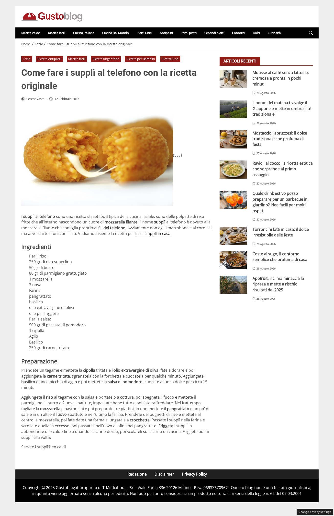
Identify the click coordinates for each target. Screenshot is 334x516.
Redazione (137, 474)
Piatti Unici (144, 33)
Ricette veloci (30, 33)
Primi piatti (189, 33)
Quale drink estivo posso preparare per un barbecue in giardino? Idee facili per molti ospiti (280, 202)
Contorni (238, 33)
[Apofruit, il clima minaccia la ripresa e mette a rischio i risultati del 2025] (233, 285)
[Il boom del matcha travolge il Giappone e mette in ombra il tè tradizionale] (233, 109)
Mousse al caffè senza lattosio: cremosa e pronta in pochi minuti (281, 78)
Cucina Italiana (83, 33)
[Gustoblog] (51, 16)
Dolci (256, 33)
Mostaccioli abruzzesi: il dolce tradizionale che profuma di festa (280, 138)
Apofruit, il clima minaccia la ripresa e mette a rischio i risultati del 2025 (278, 284)
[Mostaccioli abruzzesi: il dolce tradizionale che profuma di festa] (233, 139)
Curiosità (274, 33)
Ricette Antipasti (49, 59)
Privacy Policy (194, 474)
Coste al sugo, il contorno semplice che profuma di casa (280, 256)
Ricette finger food (105, 59)
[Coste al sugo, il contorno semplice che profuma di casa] (233, 260)
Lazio (26, 59)
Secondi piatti (214, 33)
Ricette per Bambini (140, 59)
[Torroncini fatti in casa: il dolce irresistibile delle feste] (233, 236)
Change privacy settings (315, 512)
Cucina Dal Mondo (115, 33)
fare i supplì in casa (152, 233)
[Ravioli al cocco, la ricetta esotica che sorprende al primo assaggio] (233, 169)
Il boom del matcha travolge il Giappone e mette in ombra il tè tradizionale (282, 108)
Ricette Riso (170, 59)
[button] (311, 33)
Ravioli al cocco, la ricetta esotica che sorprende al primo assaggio (283, 168)
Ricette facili (56, 33)
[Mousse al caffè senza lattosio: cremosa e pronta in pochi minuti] (233, 79)
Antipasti (166, 33)
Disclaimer (164, 474)
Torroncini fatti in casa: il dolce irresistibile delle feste (281, 232)
